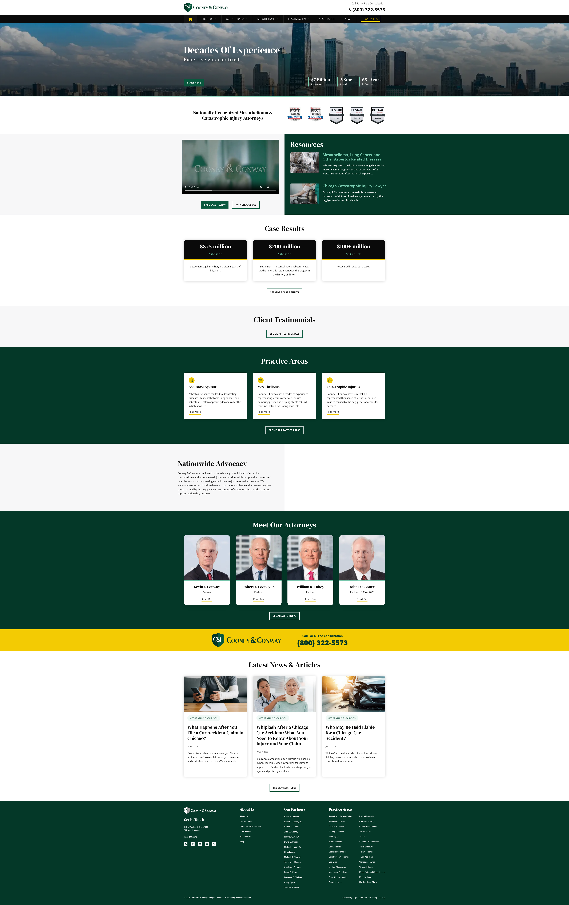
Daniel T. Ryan (290, 872)
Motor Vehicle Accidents (204, 718)
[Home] (190, 19)
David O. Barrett (291, 842)
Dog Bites (333, 862)
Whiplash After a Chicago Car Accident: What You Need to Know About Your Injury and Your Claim (282, 735)
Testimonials (245, 836)
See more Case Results (284, 292)
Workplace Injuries (367, 862)
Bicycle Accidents (336, 826)
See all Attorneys (284, 616)
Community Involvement (250, 826)
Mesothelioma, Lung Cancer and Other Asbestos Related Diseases (352, 156)
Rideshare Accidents (368, 826)
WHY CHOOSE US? (245, 204)
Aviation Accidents (337, 821)
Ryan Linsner (289, 852)
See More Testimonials (284, 333)
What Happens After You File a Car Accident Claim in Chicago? (215, 732)
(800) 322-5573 (369, 10)
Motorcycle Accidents (338, 872)
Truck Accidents (366, 857)
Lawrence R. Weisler (293, 877)
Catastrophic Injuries (337, 852)
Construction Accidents (339, 857)
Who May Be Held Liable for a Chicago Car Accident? (350, 732)
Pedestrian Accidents (338, 877)
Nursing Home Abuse (368, 882)
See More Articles (284, 787)
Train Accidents (366, 852)
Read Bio (207, 600)
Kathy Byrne (289, 882)
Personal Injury (335, 882)
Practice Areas (297, 18)
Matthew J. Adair (291, 837)
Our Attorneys (235, 18)
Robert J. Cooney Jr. (258, 587)
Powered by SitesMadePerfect (238, 898)
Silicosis (363, 836)
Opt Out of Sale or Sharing (365, 898)
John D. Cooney (362, 587)
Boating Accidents (336, 831)
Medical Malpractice (337, 867)
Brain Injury (334, 836)
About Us (207, 18)
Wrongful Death (366, 867)
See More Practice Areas (284, 430)
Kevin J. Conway (207, 587)
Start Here (194, 82)
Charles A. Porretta (292, 867)
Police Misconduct (367, 816)
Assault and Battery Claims (340, 816)
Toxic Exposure (366, 847)
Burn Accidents (335, 842)
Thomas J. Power (291, 887)
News (348, 18)
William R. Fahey (310, 587)
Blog (242, 842)
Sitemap (381, 898)
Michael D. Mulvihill (292, 857)
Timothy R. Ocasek (292, 862)
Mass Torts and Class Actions (372, 872)
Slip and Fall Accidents (369, 842)
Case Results (327, 18)
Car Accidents (335, 847)
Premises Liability (367, 821)
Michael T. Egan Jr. (292, 847)
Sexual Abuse (365, 831)
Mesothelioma (266, 18)
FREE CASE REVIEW (215, 204)
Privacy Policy (346, 898)
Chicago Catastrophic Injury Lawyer (354, 185)
